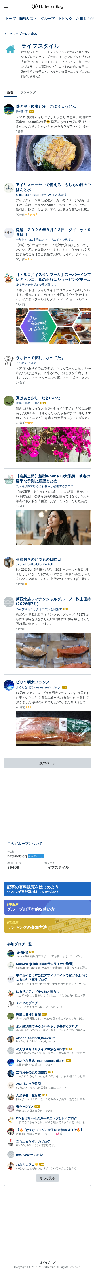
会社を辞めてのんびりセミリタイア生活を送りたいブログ (50, 1053)
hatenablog (17, 856)
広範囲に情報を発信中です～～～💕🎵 (39, 1133)
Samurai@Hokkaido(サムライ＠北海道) (41, 194)
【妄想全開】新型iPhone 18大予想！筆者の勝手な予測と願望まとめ (53, 478)
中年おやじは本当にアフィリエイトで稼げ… (44, 239)
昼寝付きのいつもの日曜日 (38, 559)
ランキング (28, 92)
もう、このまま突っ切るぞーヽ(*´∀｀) (39, 1007)
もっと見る (47, 1178)
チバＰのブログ (26, 363)
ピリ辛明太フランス (33, 682)
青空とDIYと (25, 1107)
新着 (10, 92)
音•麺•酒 (22, 111)
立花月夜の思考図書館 (31, 1072)
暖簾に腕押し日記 (27, 403)
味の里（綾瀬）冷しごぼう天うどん (46, 106)
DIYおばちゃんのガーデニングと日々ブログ (46, 1118)
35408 (13, 867)
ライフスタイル (40, 46)
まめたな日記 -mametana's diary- (38, 687)
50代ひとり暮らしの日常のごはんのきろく (41, 1087)
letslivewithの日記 (29, 1155)
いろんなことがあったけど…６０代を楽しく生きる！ (47, 1168)
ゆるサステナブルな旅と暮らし (36, 284)
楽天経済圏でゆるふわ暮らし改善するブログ (44, 486)
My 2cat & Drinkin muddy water (35, 1041)
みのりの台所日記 (28, 1084)
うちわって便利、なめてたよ (40, 357)
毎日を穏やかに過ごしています (34, 1064)
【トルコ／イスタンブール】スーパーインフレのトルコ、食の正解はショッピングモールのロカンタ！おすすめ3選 (53, 279)
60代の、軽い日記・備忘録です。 (36, 1145)
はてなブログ (47, 1262)
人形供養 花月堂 (28, 1095)
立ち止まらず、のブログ (33, 1141)
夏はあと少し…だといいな (38, 398)
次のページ (47, 763)
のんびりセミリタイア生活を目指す (39, 609)
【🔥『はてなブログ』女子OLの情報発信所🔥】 (50, 1130)
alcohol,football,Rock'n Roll (34, 564)
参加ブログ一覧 (19, 944)
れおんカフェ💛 (27, 1164)
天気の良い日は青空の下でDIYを (35, 1110)
